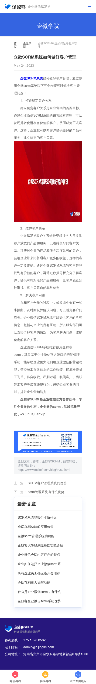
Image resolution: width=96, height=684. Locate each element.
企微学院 (27, 45)
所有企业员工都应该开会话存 (39, 573)
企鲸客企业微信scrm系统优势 (39, 601)
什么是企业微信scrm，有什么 (39, 591)
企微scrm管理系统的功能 (36, 535)
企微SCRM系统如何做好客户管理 (57, 45)
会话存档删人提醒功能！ (36, 582)
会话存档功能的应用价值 (36, 526)
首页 (15, 45)
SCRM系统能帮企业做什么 (37, 517)
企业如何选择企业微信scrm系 (39, 563)
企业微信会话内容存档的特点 (39, 554)
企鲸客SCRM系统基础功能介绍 (40, 545)
